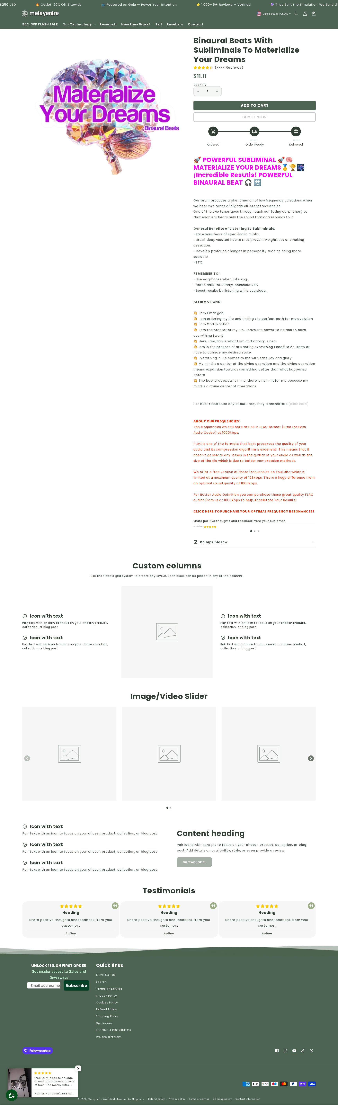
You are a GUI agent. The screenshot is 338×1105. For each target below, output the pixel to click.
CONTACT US (106, 975)
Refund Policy (106, 1009)
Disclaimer (104, 1023)
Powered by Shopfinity (130, 1099)
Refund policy (156, 1099)
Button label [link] (194, 862)
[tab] (251, 531)
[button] (296, 13)
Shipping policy (222, 1099)
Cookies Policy (107, 1002)
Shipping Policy (107, 1016)
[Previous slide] (27, 758)
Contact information (247, 1099)
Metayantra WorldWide (102, 1099)
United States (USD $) (40, 1085)
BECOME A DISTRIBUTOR (113, 1030)
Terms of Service (109, 989)
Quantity (199, 84)
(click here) (299, 404)
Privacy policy (177, 1099)
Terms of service (199, 1099)
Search (101, 982)
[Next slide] (311, 758)
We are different (109, 1037)
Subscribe (76, 985)
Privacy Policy (106, 996)
